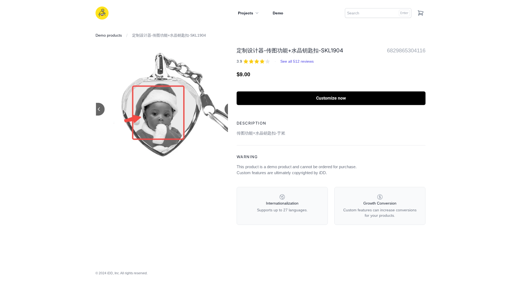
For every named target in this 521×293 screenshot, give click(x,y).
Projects (245, 13)
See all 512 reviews (297, 61)
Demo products (109, 35)
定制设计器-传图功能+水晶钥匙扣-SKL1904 (169, 35)
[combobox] (378, 13)
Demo (278, 13)
